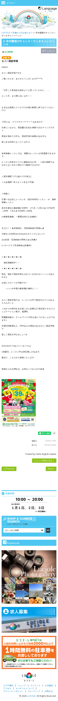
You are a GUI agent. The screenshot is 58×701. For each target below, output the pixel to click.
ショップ (22, 685)
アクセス (7, 688)
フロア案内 (8, 685)
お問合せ (49, 691)
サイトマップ (34, 691)
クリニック (35, 685)
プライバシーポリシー (13, 691)
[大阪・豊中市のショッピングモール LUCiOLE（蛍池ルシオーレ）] (29, 20)
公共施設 (49, 685)
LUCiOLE (31, 696)
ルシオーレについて (25, 688)
